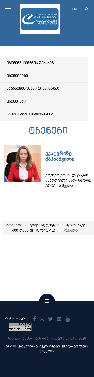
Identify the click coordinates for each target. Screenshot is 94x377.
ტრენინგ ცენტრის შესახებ (30, 63)
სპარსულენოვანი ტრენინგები (33, 89)
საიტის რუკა (14, 318)
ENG (75, 9)
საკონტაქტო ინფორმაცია (30, 114)
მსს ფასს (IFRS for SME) (33, 230)
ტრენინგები (17, 76)
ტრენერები (16, 101)
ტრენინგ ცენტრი (45, 225)
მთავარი (14, 225)
